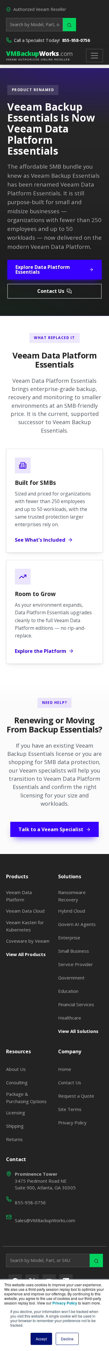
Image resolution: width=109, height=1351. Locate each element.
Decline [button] (67, 1338)
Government (71, 978)
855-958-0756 (76, 40)
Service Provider (75, 964)
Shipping (15, 1126)
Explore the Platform (40, 651)
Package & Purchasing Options (26, 1097)
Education (68, 991)
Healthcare (69, 1018)
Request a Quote (76, 1096)
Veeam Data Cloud (25, 911)
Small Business (73, 951)
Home (64, 1069)
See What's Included (40, 540)
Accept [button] (41, 1338)
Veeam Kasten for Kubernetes (25, 926)
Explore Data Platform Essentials (42, 269)
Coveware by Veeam (27, 941)
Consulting (17, 1082)
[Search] (69, 24)
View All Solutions (78, 1031)
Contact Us (50, 291)
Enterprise (69, 937)
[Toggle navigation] (94, 55)
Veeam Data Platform (19, 896)
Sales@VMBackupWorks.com (45, 1220)
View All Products (26, 954)
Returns (14, 1139)
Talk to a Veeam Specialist (50, 829)
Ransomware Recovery (72, 896)
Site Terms (69, 1109)
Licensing (15, 1112)
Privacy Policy (72, 1123)
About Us (16, 1069)
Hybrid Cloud (71, 911)
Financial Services (76, 1004)
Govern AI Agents (77, 924)
